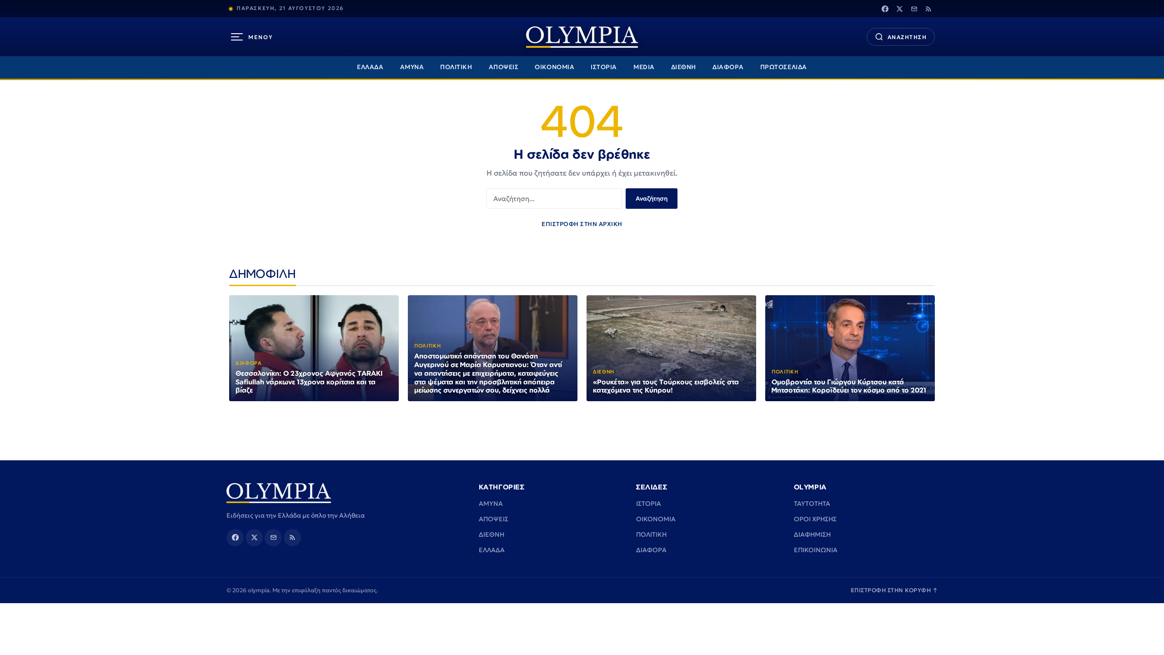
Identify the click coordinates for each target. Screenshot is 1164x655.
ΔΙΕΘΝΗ (683, 67)
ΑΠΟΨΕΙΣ (504, 67)
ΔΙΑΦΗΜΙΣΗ (812, 534)
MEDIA (644, 67)
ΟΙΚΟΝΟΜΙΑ (554, 67)
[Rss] (928, 8)
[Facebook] (884, 8)
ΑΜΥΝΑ (412, 67)
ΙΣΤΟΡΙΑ (604, 67)
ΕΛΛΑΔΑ (370, 67)
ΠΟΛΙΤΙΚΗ (456, 67)
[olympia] (582, 37)
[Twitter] (899, 8)
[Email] (914, 8)
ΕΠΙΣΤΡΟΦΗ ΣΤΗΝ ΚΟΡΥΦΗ (894, 590)
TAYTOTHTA (812, 503)
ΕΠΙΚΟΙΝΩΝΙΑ (816, 550)
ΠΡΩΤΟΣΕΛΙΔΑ (783, 67)
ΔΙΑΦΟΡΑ (728, 67)
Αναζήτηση (651, 198)
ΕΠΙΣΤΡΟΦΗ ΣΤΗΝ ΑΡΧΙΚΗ (582, 224)
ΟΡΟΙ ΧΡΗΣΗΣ (815, 519)
